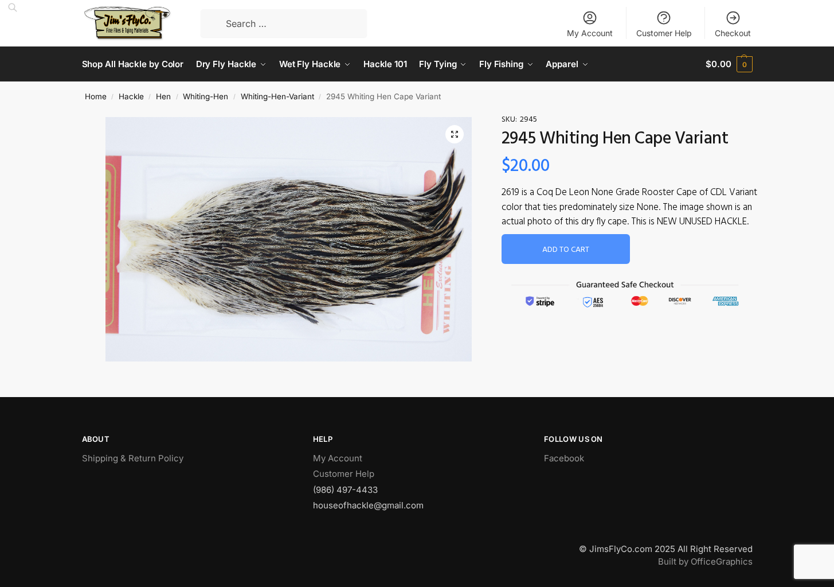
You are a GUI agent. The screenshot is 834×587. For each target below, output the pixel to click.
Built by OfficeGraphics (705, 561)
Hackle (131, 96)
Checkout (733, 33)
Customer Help (664, 33)
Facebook (564, 458)
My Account (590, 33)
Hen (163, 96)
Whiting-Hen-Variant (277, 96)
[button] (454, 134)
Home (96, 96)
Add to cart (565, 249)
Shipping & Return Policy (132, 458)
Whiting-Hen (205, 96)
